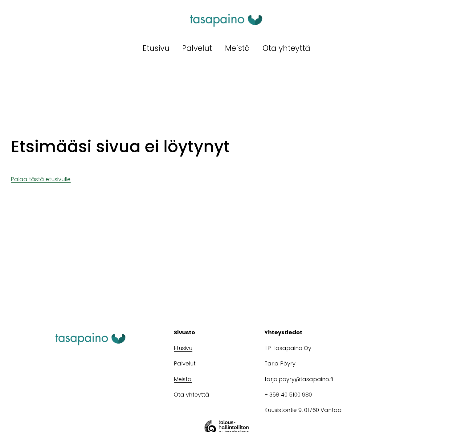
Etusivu (156, 48)
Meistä (237, 48)
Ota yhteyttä (286, 48)
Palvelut (197, 48)
